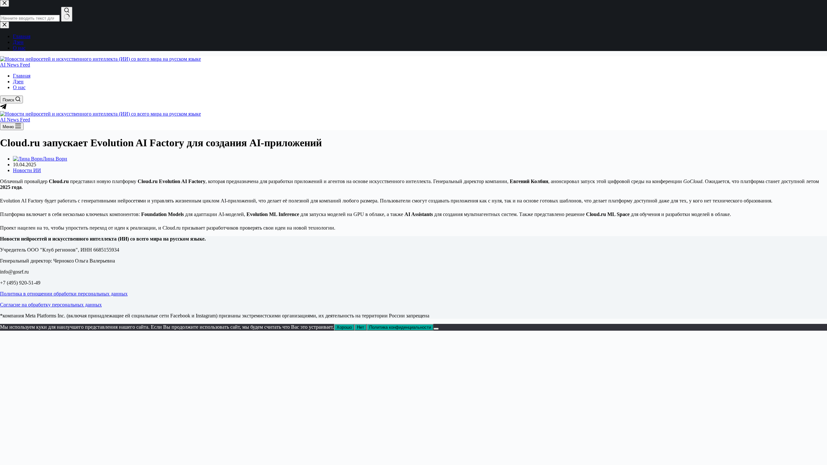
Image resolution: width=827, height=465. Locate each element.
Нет (360, 327)
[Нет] (436, 329)
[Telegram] (3, 108)
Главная (21, 75)
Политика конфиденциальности (400, 327)
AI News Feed (15, 64)
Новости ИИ (27, 170)
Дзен (18, 81)
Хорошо (344, 327)
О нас (19, 87)
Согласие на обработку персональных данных (51, 304)
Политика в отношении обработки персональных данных (64, 293)
